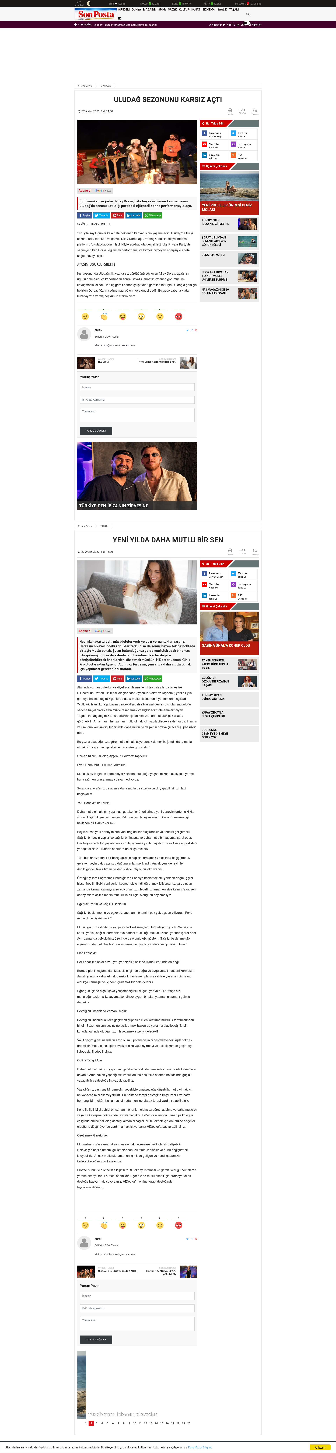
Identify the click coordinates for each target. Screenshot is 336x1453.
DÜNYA (136, 9)
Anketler (256, 24)
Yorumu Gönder (96, 430)
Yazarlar (217, 24)
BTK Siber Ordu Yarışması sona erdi (140, 24)
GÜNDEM (124, 9)
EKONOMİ (208, 9)
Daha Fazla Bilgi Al (200, 1447)
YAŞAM (234, 9)
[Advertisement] (168, 57)
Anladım (320, 1447)
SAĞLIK (222, 9)
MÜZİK (172, 9)
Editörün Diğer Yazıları (107, 336)
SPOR (162, 9)
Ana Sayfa (86, 86)
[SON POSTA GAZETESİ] (95, 14)
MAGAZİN (149, 9)
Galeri (243, 24)
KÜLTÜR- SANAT (189, 9)
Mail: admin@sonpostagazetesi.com (115, 345)
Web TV (230, 24)
